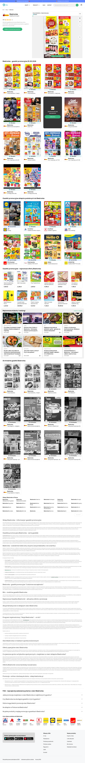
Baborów (62, 503)
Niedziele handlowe (71, 747)
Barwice (48, 511)
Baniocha (35, 507)
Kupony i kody (70, 736)
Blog (44, 5)
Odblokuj (52, 116)
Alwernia (35, 499)
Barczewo (8, 511)
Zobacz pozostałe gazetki (12, 29)
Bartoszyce (33, 511)
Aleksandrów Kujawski (8, 500)
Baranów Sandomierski (49, 507)
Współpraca (46, 738)
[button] (42, 695)
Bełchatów (76, 511)
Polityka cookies (47, 744)
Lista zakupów (70, 738)
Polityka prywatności (48, 741)
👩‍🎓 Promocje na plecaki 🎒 (22, 1)
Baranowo (63, 507)
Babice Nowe (34, 504)
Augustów (8, 503)
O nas (44, 736)
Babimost (49, 503)
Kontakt (49, 5)
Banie (7, 507)
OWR (44, 749)
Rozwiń (78, 514)
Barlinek (21, 511)
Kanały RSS (38, 759)
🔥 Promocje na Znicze (62, 1)
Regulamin (46, 747)
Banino (20, 507)
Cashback (69, 741)
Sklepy (7, 9)
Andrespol (49, 499)
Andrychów (60, 500)
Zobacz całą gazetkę (57, 56)
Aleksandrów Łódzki (21, 500)
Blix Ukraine (70, 744)
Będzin (62, 511)
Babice (20, 503)
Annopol (76, 499)
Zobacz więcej (78, 310)
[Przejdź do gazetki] (80, 18)
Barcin (75, 507)
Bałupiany (76, 503)
